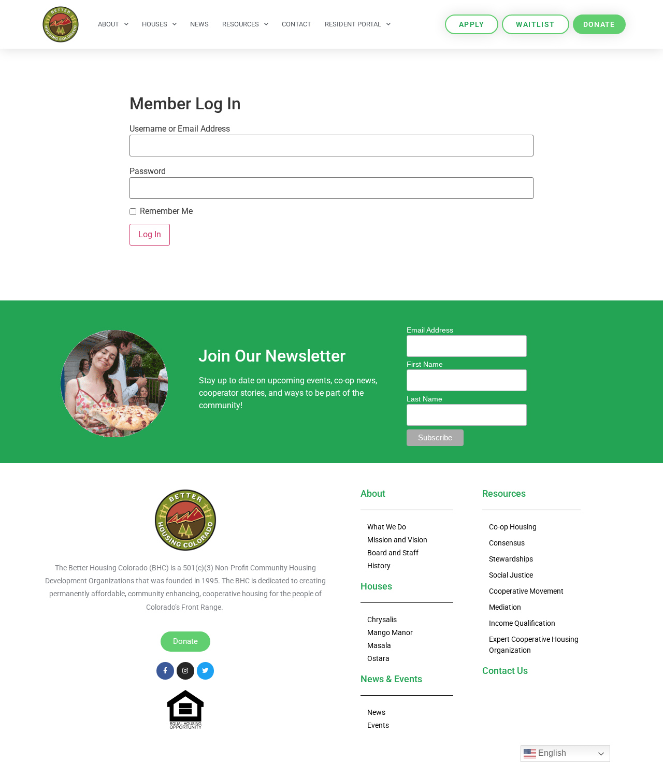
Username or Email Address (179, 129)
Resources (240, 24)
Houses (154, 24)
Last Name (424, 398)
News (199, 24)
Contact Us (505, 670)
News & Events (391, 678)
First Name (425, 364)
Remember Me (166, 211)
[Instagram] (185, 671)
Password (147, 171)
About (108, 24)
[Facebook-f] (165, 671)
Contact (296, 24)
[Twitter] (205, 671)
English (551, 753)
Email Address (430, 330)
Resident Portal (353, 24)
